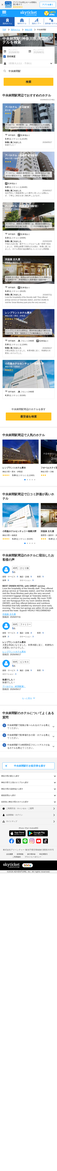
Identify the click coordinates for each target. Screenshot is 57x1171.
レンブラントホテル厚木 (14, 651)
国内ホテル (15, 30)
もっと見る (27, 698)
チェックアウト (38, 50)
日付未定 (11, 56)
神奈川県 (28, 30)
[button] (28, 63)
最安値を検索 (28, 416)
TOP (4, 30)
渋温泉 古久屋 (9, 614)
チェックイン (13, 50)
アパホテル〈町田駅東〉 (14, 686)
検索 (28, 81)
